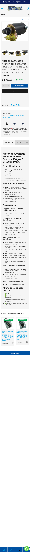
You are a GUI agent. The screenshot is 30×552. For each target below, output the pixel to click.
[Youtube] (8, 1)
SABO (4, 118)
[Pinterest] (16, 105)
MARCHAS (20, 116)
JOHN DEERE (13, 116)
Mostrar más (15, 353)
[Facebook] (3, 1)
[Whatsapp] (9, 1)
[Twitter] (5, 1)
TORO (8, 118)
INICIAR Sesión (19, 1)
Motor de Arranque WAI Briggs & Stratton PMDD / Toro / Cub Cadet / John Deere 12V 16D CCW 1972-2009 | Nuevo (22, 335)
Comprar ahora (15, 91)
